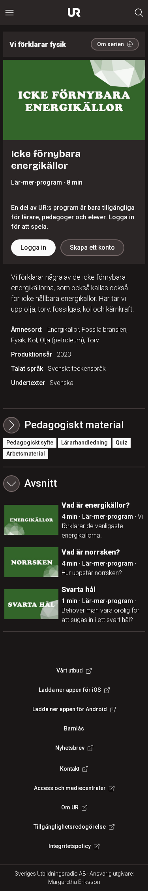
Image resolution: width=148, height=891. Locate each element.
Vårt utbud (69, 670)
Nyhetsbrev (69, 748)
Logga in (33, 247)
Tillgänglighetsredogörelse (70, 827)
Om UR (70, 807)
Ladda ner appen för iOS (70, 690)
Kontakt (69, 769)
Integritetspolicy (70, 846)
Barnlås (74, 728)
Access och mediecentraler (70, 788)
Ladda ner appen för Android (69, 709)
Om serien (110, 44)
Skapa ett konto (92, 247)
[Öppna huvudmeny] (9, 12)
